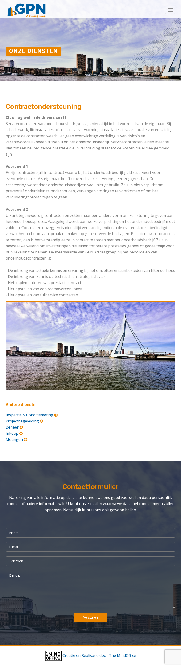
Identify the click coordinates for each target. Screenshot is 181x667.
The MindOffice (122, 655)
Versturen (90, 617)
